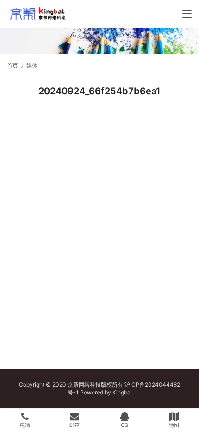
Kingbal (122, 392)
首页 (12, 65)
